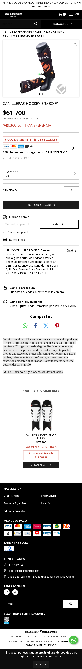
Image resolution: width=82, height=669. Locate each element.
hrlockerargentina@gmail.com (23, 571)
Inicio (6, 32)
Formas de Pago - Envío (15, 503)
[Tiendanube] (41, 633)
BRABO (57, 32)
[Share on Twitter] (46, 326)
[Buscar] (36, 24)
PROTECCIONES (22, 32)
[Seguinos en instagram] (7, 592)
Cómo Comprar (48, 495)
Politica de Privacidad (14, 511)
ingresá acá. (69, 641)
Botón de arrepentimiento (41, 645)
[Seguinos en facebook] (15, 592)
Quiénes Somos (11, 495)
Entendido (41, 664)
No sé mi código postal (15, 232)
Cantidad (10, 190)
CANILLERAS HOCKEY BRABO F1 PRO (41, 437)
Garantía (45, 503)
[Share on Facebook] (35, 326)
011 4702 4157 (15, 565)
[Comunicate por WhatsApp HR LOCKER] (73, 640)
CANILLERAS (42, 32)
